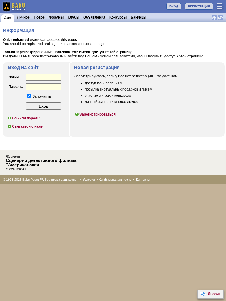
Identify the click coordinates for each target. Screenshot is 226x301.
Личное (23, 17)
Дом (7, 18)
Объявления (94, 17)
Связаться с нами (27, 126)
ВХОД (174, 6)
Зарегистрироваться (97, 114)
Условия (89, 179)
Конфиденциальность (115, 179)
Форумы (56, 17)
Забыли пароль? (26, 118)
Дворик (214, 294)
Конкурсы (118, 17)
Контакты (143, 179)
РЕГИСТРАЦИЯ (199, 6)
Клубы (73, 17)
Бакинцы (138, 17)
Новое (39, 17)
